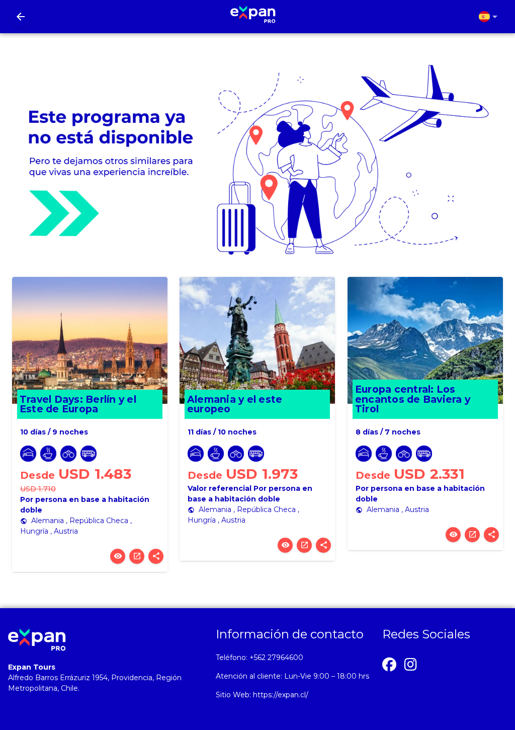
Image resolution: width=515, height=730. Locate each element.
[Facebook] (389, 663)
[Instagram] (411, 663)
